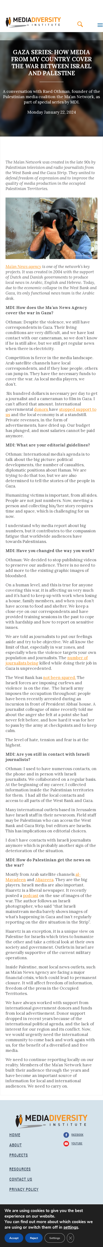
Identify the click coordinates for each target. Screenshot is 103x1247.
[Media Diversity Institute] (51, 1121)
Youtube (76, 1143)
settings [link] (70, 1227)
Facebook (77, 1134)
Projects (18, 1154)
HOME (14, 1134)
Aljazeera (44, 879)
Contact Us (20, 1179)
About (15, 1144)
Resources (20, 1168)
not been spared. (59, 677)
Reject (34, 1238)
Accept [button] (13, 1238)
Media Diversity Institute (33, 22)
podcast (30, 895)
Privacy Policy (24, 1189)
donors (41, 409)
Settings (54, 1238)
